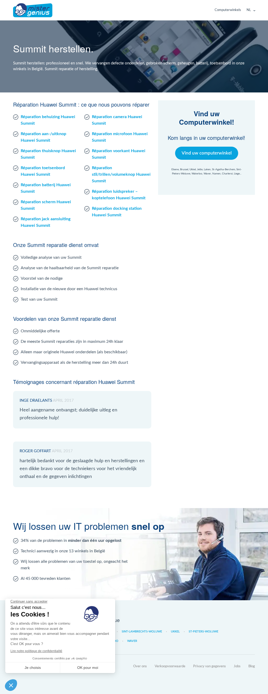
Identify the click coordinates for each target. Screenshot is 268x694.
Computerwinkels (228, 10)
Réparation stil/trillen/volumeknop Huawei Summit (121, 174)
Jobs (237, 666)
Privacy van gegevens (209, 666)
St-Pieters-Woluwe (203, 631)
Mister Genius (32, 10)
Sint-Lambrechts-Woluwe (142, 631)
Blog (251, 666)
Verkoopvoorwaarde (170, 666)
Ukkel (175, 631)
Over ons (140, 666)
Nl (249, 10)
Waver (132, 641)
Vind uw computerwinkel (207, 153)
